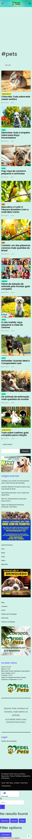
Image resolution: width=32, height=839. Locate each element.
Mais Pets (4, 281)
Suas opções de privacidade (12, 793)
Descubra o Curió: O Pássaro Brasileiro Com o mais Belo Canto (15, 210)
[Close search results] (2, 807)
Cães (3, 556)
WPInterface (5, 778)
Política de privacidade (9, 741)
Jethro (12, 102)
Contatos (4, 606)
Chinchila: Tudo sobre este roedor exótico (15, 98)
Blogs (3, 129)
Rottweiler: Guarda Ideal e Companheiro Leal (15, 362)
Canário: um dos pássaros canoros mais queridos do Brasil (15, 248)
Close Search (5, 835)
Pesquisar (25, 451)
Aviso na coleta (4, 796)
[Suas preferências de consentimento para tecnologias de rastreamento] (29, 836)
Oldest (22, 821)
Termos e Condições (8, 622)
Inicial (3, 610)
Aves (3, 204)
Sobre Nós (4, 618)
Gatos (3, 560)
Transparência (6, 786)
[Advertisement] (16, 24)
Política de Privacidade (9, 614)
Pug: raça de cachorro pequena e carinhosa (13, 172)
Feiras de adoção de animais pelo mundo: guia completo (15, 286)
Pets (7, 783)
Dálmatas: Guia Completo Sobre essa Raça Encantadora (15, 135)
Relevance (4, 821)
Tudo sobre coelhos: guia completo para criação (15, 434)
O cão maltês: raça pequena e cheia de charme (12, 325)
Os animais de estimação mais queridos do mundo (15, 398)
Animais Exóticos (6, 94)
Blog (2, 602)
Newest (14, 821)
